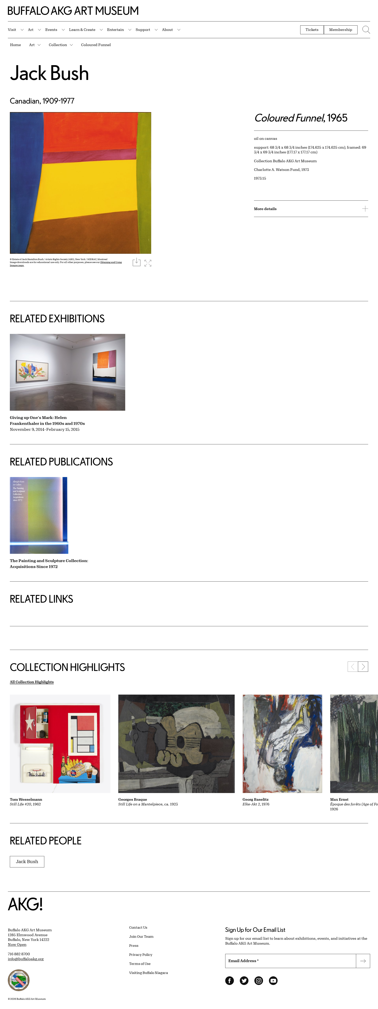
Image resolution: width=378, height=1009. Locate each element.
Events (51, 30)
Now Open (17, 944)
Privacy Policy (140, 954)
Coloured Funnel (96, 45)
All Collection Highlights (32, 682)
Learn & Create (82, 30)
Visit (12, 30)
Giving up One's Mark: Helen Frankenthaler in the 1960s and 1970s (47, 420)
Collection (58, 45)
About (167, 30)
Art (30, 30)
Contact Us (138, 927)
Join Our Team (141, 936)
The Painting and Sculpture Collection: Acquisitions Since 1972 (49, 563)
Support (143, 30)
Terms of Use (140, 963)
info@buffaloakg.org (26, 959)
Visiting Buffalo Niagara (148, 973)
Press (133, 945)
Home (15, 45)
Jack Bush (49, 72)
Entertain (115, 30)
